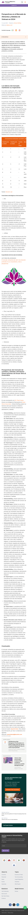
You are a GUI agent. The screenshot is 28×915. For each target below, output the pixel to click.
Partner (16, 891)
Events (3, 881)
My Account (4, 893)
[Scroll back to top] (24, 912)
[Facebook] (10, 904)
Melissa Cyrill (9, 25)
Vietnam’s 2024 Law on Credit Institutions (10, 819)
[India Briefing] (19, 860)
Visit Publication (5, 891)
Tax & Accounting (19, 877)
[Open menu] (25, 2)
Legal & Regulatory (19, 879)
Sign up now (5, 850)
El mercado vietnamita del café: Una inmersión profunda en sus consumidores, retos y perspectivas (14, 261)
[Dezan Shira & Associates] (4, 860)
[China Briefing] (14, 860)
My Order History (5, 896)
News (3, 879)
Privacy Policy (10, 912)
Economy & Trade (19, 874)
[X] (14, 904)
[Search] (22, 2)
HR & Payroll (17, 884)
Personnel (4, 877)
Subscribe (4, 884)
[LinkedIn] (17, 904)
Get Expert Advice (8, 825)
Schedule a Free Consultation (12, 789)
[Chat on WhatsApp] (25, 907)
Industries (17, 881)
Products (4, 898)
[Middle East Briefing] (14, 865)
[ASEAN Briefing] (24, 860)
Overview (4, 874)
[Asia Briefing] (9, 860)
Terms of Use (4, 912)
